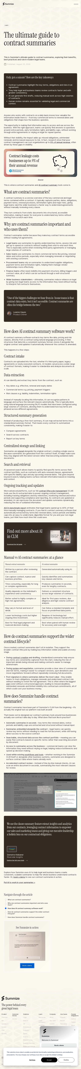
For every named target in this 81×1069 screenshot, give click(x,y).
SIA (3, 1020)
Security (4, 1033)
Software (26, 1030)
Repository (63, 1024)
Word (73, 1025)
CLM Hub (42, 1025)
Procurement (27, 1027)
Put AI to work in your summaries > (19, 882)
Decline (66, 1060)
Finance (25, 1020)
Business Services (29, 1043)
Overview (4, 1017)
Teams (73, 1022)
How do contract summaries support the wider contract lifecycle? (28, 913)
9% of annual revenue (60, 142)
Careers (52, 1024)
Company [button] (53, 1014)
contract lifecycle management (53, 491)
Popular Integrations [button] (75, 1015)
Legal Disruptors (42, 1021)
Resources (42, 1017)
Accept (49, 1060)
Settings (32, 1060)
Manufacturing (27, 1040)
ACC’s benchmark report (15, 508)
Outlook (73, 1019)
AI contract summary (48, 185)
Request (62, 1017)
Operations (5, 1024)
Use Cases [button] (63, 1014)
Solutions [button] (26, 1014)
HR (24, 1024)
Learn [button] (40, 1014)
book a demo (19, 877)
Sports (25, 1033)
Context (4, 1027)
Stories (14, 1019)
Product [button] (4, 1014)
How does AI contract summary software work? (25, 908)
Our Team (53, 1020)
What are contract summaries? (19, 900)
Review (62, 1020)
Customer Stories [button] (15, 1015)
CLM (3, 1030)
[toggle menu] (76, 4)
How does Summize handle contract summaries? (26, 917)
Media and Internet (29, 1046)
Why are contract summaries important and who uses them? (28, 904)
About (51, 1017)
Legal (25, 1017)
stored (21, 451)
